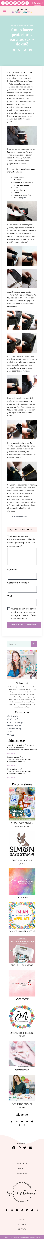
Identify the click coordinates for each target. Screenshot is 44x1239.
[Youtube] (11, 3)
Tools (9, 732)
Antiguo (14, 26)
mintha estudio (36, 1237)
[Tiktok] (23, 3)
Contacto (22, 1229)
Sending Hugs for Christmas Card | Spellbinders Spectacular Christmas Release (22, 747)
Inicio (22, 1219)
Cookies (22, 1168)
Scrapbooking (14, 729)
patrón (25, 198)
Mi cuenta (22, 1224)
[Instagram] (7, 3)
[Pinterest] (19, 3)
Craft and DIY (13, 719)
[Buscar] (34, 644)
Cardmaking (13, 716)
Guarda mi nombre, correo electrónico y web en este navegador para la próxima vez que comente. (23, 614)
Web (9, 596)
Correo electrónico (18, 582)
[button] (4, 11)
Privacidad (22, 1164)
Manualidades (26, 26)
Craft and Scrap (15, 723)
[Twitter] (15, 3)
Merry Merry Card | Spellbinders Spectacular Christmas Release (19, 759)
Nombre (12, 569)
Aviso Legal (22, 1173)
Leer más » (11, 753)
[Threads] (27, 3)
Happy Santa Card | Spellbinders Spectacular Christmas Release (19, 771)
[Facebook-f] (3, 3)
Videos (10, 735)
